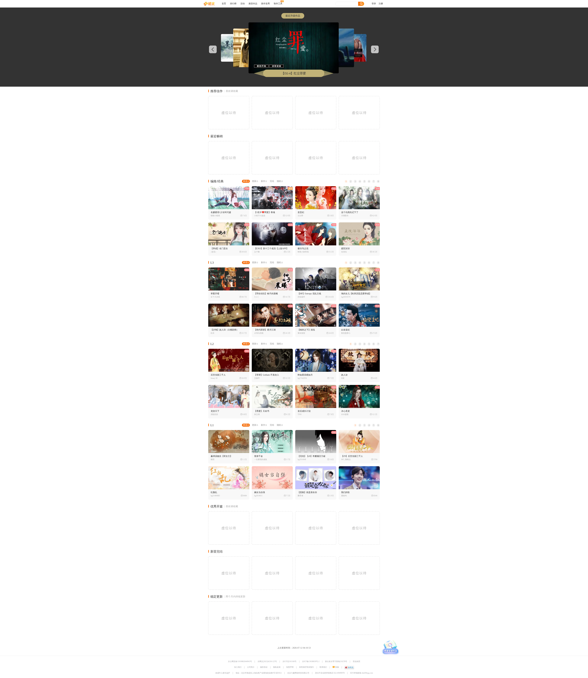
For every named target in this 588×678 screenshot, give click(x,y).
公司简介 (250, 667)
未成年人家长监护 (222, 673)
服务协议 (264, 667)
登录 (374, 3)
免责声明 (290, 667)
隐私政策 (277, 667)
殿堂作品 (253, 3)
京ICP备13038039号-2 (310, 661)
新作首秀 (265, 3)
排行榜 (233, 3)
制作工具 (278, 3)
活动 (242, 3)
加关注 (350, 667)
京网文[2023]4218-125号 (267, 661)
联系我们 (323, 667)
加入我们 (237, 667)
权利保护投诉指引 (306, 667)
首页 (224, 3)
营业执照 (356, 661)
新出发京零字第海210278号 (336, 661)
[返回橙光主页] (211, 3)
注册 (381, 3)
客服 (337, 667)
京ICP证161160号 (289, 661)
